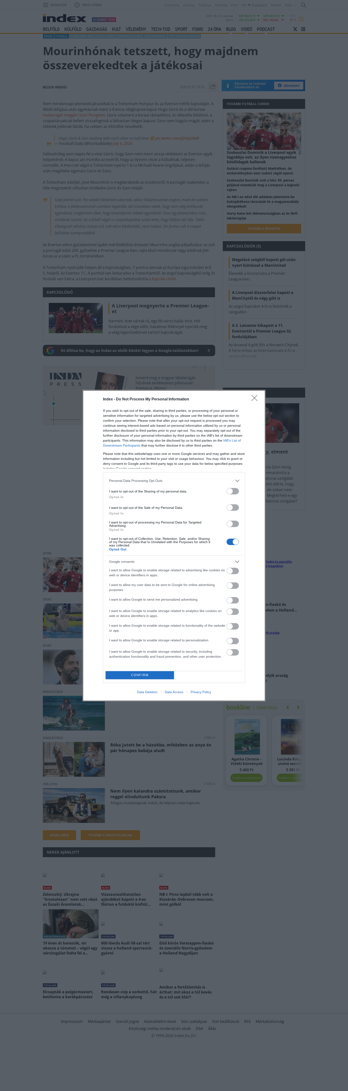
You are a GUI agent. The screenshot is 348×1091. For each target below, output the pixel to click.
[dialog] (174, 545)
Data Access (174, 692)
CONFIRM (140, 675)
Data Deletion (147, 692)
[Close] (255, 399)
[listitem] (174, 480)
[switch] (233, 491)
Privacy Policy (201, 692)
